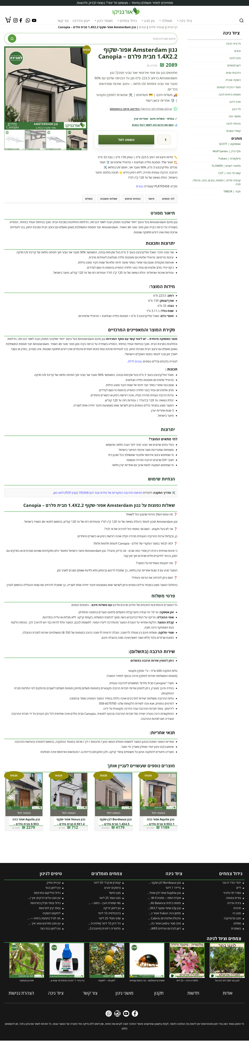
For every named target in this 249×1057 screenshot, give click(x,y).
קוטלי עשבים (233, 131)
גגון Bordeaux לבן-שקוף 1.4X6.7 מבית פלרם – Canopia (147, 883)
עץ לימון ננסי (53, 888)
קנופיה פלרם (156, 27)
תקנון (159, 993)
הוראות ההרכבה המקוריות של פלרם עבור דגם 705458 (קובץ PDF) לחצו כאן (98, 493)
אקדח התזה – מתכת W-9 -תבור (162, 898)
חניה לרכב (235, 101)
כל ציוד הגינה (233, 43)
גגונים (142, 27)
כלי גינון (236, 109)
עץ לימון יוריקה (112, 908)
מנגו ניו (237, 913)
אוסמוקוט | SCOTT (230, 144)
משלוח (89, 198)
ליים (238, 888)
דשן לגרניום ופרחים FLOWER (163, 928)
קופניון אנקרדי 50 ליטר (107, 883)
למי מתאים (168, 198)
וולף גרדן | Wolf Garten (227, 151)
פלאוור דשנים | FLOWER (226, 165)
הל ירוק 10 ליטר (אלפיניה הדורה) (101, 923)
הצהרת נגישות (21, 993)
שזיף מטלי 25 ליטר (110, 918)
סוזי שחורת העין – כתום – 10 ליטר (101, 903)
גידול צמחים (128, 20)
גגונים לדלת (135, 361)
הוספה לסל (126, 139)
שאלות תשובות (108, 198)
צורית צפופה (233, 898)
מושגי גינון (124, 993)
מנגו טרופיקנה (232, 918)
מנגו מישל (115, 893)
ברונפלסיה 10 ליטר (109, 913)
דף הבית (172, 27)
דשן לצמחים (234, 65)
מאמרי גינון (105, 20)
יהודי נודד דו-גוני (231, 883)
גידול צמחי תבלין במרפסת (45, 903)
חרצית (237, 908)
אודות (227, 993)
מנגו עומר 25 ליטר (110, 898)
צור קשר (63, 20)
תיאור (151, 198)
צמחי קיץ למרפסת (50, 908)
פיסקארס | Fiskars (230, 158)
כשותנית (236, 928)
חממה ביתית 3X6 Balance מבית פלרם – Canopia (151, 903)
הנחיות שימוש (133, 198)
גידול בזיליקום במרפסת (47, 893)
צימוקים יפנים (112, 888)
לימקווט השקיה (51, 913)
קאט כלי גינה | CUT (229, 173)
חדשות (193, 993)
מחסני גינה (235, 116)
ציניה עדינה (234, 903)
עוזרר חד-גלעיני (232, 893)
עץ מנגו (149, 20)
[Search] (241, 20)
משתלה (167, 20)
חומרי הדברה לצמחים (229, 87)
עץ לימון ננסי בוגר (50, 928)
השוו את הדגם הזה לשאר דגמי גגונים (153, 125)
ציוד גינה (185, 20)
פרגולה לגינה (233, 123)
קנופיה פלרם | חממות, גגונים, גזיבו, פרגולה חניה (217, 182)
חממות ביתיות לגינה (230, 94)
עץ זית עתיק (54, 883)
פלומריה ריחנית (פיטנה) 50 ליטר (101, 928)
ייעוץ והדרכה (81, 20)
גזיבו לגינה (235, 58)
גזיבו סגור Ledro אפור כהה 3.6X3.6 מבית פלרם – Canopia (146, 923)
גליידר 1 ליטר (173, 888)
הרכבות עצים (233, 72)
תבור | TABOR (232, 191)
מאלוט (237, 923)
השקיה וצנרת (233, 80)
